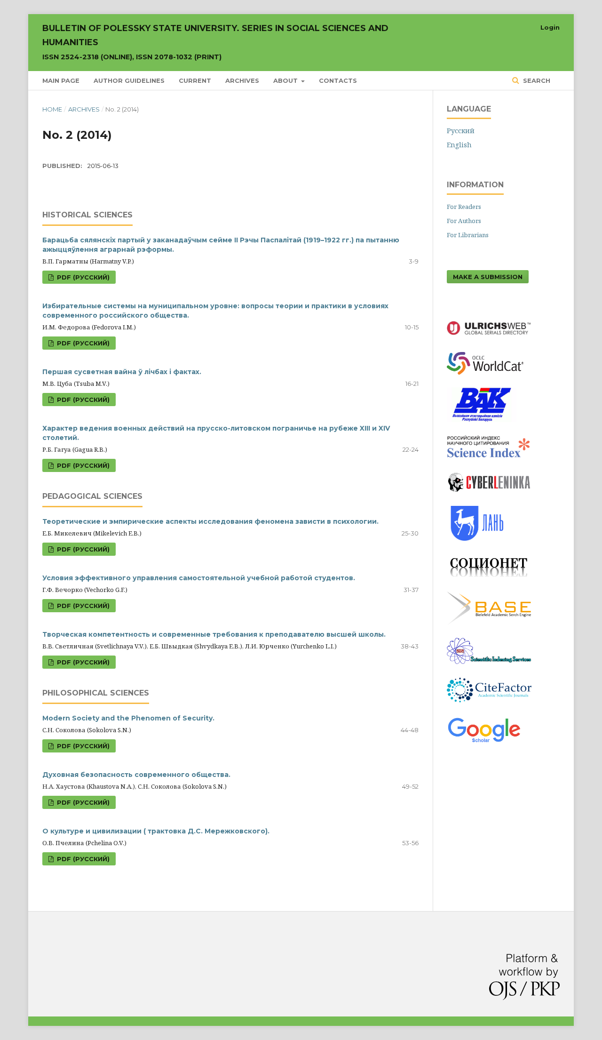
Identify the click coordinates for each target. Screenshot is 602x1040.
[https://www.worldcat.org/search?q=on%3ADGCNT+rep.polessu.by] (490, 376)
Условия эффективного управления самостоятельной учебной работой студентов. (198, 578)
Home (52, 109)
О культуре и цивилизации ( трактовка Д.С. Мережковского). (155, 831)
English (459, 144)
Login (550, 27)
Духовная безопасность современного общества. (136, 774)
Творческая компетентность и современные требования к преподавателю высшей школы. (214, 634)
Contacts (338, 80)
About (286, 80)
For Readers (464, 206)
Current (195, 80)
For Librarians (468, 235)
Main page (60, 80)
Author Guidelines (129, 80)
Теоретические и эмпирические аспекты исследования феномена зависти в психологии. (210, 521)
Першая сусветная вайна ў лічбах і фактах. (121, 372)
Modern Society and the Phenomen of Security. (128, 718)
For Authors (464, 220)
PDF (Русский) (82, 277)
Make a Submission (488, 276)
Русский (461, 130)
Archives (242, 80)
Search (535, 80)
